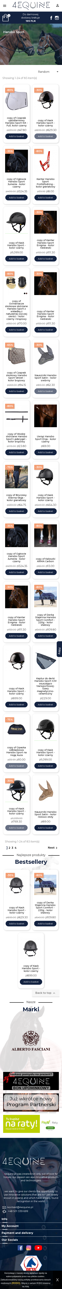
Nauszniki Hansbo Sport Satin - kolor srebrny (46, 378)
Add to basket (16, 136)
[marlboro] (23, 1162)
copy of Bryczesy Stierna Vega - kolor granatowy (16, 498)
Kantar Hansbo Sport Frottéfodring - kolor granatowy (45, 183)
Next (53, 848)
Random (49, 72)
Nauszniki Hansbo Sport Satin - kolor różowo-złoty (46, 814)
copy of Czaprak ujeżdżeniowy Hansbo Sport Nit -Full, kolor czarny (16, 122)
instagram (28, 1247)
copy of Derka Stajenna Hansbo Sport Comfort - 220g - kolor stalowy (45, 620)
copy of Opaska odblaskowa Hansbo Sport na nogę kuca (16, 751)
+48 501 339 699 (17, 1211)
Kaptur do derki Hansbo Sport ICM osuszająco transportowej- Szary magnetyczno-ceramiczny (45, 686)
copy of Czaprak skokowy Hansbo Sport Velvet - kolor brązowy (16, 377)
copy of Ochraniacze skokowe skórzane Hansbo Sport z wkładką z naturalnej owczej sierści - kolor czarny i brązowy (16, 310)
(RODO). (16, 1283)
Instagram (57, 17)
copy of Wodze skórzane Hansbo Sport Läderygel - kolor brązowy (16, 438)
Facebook (51, 17)
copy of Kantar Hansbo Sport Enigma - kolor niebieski (45, 244)
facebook (20, 1247)
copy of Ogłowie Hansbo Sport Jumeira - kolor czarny (16, 183)
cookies (40, 1276)
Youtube (39, 1247)
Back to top (45, 993)
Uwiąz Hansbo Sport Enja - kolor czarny (45, 439)
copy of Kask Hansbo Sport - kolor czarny (45, 123)
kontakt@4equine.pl (20, 1207)
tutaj (27, 1286)
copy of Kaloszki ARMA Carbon (45, 560)
